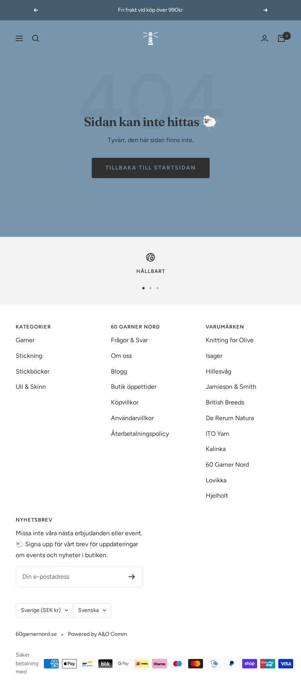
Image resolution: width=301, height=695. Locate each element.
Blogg (119, 371)
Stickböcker (32, 371)
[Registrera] (132, 576)
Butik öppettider (133, 386)
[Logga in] (264, 38)
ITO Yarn (217, 433)
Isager (214, 355)
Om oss (121, 355)
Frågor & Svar (129, 340)
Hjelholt (217, 495)
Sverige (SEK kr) (41, 610)
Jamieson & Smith (231, 386)
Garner (25, 340)
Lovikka (216, 480)
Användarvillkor (132, 418)
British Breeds (225, 402)
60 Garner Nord (227, 464)
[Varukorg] (281, 38)
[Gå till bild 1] (143, 288)
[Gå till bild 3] (157, 288)
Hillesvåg (218, 371)
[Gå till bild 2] (150, 288)
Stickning (29, 355)
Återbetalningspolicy (140, 433)
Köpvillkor (124, 402)
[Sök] (35, 38)
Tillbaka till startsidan (150, 167)
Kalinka (216, 449)
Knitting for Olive (230, 340)
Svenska (88, 610)
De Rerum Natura (230, 418)
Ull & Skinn (31, 386)
